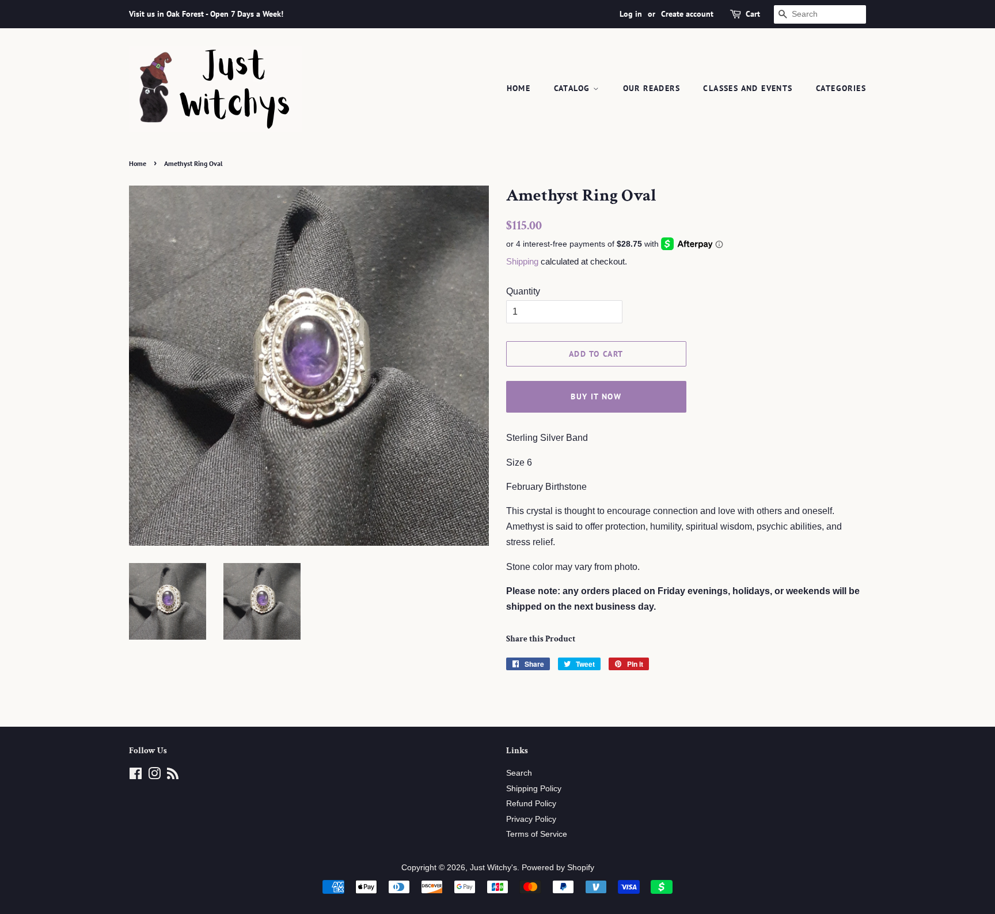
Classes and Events (747, 88)
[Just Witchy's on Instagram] (154, 776)
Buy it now (596, 396)
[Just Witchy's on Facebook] (135, 776)
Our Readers (651, 88)
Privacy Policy (531, 819)
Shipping (522, 261)
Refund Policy (531, 803)
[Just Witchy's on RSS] (172, 776)
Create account (687, 14)
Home (519, 88)
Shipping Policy (533, 788)
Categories (841, 88)
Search (519, 773)
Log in (631, 14)
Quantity (523, 291)
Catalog (573, 88)
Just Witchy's (493, 867)
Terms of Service (536, 834)
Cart (753, 14)
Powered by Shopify (558, 867)
